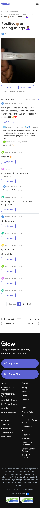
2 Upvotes (10, 122)
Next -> (30, 323)
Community (13, 12)
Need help (34, 319)
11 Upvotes (10, 87)
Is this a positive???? (11, 319)
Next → (30, 304)
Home (3, 12)
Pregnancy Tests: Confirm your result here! (18, 14)
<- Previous (9, 323)
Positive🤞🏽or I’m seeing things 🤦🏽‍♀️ (14, 17)
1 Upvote (9, 162)
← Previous (11, 304)
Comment (27, 87)
